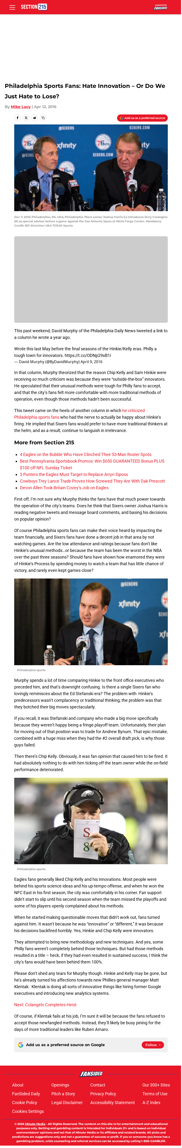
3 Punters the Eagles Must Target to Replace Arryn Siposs (74, 474)
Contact (97, 1084)
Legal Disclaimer (67, 1102)
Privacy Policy (103, 1093)
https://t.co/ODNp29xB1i (88, 355)
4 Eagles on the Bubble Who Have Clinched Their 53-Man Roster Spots (85, 454)
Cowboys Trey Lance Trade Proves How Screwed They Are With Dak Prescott (92, 481)
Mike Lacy (21, 106)
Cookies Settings (28, 1111)
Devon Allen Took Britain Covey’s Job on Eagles (64, 487)
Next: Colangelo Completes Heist (45, 1004)
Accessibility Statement (112, 1102)
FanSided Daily (26, 1093)
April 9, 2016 (91, 361)
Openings (60, 1084)
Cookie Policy (24, 1102)
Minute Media (35, 1124)
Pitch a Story (63, 1093)
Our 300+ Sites (156, 1084)
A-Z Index (151, 1102)
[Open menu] (12, 7)
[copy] (43, 117)
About (17, 1084)
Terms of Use (155, 1093)
